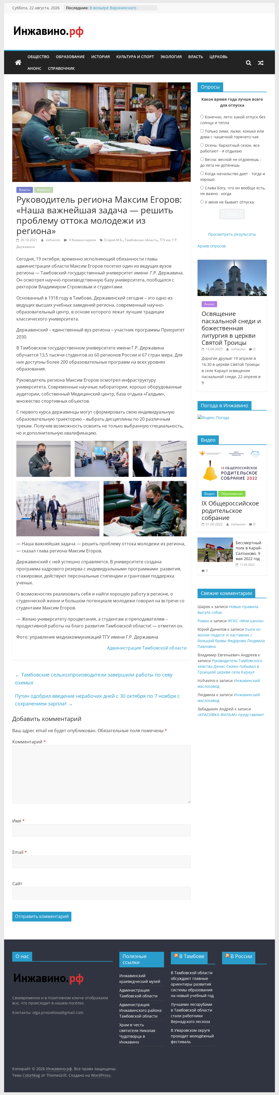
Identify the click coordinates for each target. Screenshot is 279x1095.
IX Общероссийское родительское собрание (230, 510)
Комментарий (29, 742)
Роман (203, 620)
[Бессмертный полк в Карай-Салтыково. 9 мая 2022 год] (215, 540)
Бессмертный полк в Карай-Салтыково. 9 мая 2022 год (249, 550)
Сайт (17, 884)
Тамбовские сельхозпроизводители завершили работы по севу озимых (93, 678)
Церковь (219, 56)
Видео (209, 493)
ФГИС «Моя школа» (246, 620)
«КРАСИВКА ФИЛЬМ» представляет (231, 714)
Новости (43, 189)
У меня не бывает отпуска (229, 202)
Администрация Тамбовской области (147, 648)
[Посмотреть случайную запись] (261, 62)
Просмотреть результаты (232, 234)
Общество (38, 56)
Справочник (61, 68)
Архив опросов (212, 246)
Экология (171, 56)
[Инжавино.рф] (18, 62)
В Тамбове (191, 956)
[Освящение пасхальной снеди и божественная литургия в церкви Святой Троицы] (232, 262)
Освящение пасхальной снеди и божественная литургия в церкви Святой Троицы (231, 327)
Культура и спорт (135, 56)
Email (19, 852)
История (100, 56)
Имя (18, 821)
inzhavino (53, 240)
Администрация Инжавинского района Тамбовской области (140, 1010)
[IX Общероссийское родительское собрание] (232, 451)
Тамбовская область (141, 240)
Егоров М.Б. (113, 240)
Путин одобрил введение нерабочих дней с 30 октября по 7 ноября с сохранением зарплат (97, 700)
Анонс (34, 68)
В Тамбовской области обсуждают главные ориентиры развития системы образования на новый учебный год (192, 984)
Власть (195, 56)
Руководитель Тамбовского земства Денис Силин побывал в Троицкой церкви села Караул (230, 666)
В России (241, 956)
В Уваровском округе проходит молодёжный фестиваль (192, 1036)
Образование (70, 56)
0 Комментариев (82, 240)
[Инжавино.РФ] (48, 968)
